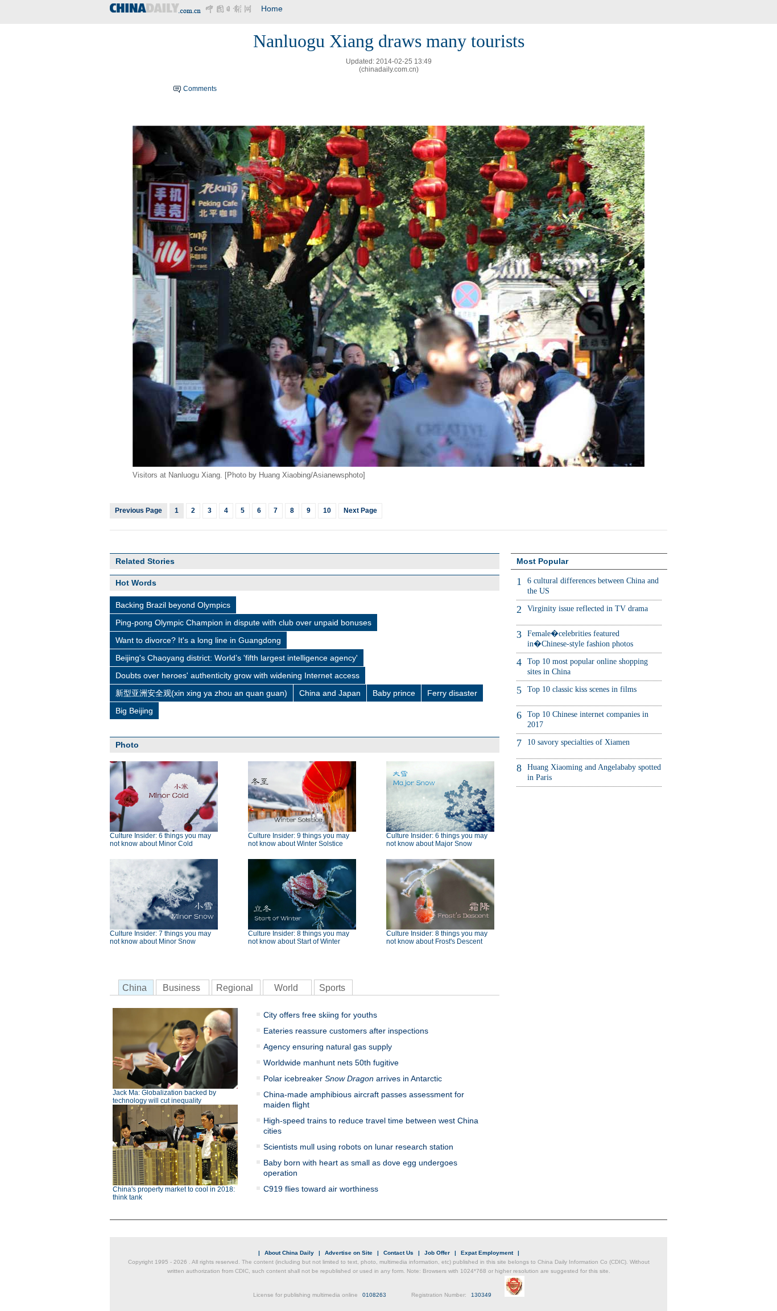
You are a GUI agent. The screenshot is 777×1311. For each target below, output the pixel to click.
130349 (481, 1295)
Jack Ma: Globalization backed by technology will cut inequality (164, 1097)
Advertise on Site (349, 1253)
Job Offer (437, 1253)
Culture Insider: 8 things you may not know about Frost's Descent (436, 937)
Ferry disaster (452, 693)
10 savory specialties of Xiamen (578, 742)
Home (272, 8)
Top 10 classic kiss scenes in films (582, 689)
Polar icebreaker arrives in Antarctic (352, 1078)
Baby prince (394, 693)
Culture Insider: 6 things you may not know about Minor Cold (160, 840)
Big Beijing (134, 710)
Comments (200, 89)
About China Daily (289, 1253)
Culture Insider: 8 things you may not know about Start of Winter (298, 937)
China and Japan (330, 693)
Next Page (360, 511)
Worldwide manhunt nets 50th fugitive (331, 1062)
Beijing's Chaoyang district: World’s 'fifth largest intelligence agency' (236, 657)
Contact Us (398, 1253)
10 (327, 511)
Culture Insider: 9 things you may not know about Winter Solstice (298, 840)
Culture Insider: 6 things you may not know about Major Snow (436, 840)
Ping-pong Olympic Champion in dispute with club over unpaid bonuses (243, 622)
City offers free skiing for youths (320, 1014)
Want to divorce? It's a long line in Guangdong (198, 640)
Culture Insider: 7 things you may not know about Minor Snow (160, 937)
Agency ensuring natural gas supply (327, 1046)
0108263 (374, 1295)
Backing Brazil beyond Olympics (172, 604)
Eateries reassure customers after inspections (345, 1030)
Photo (127, 744)
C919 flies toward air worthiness (320, 1188)
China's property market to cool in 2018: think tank (174, 1193)
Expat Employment (487, 1253)
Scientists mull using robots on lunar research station (358, 1146)
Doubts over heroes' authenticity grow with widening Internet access (237, 675)
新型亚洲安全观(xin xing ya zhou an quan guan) (201, 693)
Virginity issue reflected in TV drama (587, 608)
